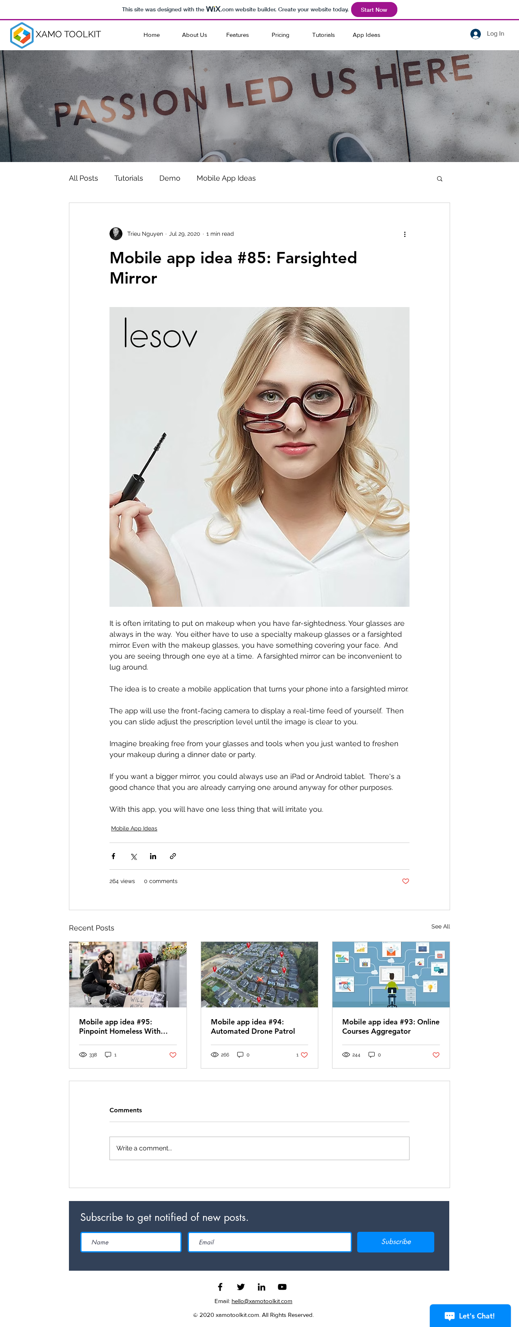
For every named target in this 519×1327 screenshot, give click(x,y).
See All (440, 926)
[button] (440, 178)
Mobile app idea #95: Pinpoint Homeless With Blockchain (120, 1026)
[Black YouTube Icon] (282, 1287)
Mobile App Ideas (226, 178)
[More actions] (405, 234)
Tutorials (128, 178)
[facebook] (220, 1287)
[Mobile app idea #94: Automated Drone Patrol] (259, 974)
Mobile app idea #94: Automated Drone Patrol (253, 1026)
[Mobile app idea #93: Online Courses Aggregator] (391, 974)
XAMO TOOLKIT (68, 34)
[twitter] (241, 1287)
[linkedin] (261, 1287)
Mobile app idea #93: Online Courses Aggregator (391, 1026)
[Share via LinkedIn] (153, 856)
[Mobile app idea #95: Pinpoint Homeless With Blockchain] (128, 974)
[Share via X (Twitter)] (133, 856)
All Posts (83, 178)
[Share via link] (173, 856)
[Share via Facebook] (113, 856)
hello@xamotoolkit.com (262, 1300)
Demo (169, 178)
